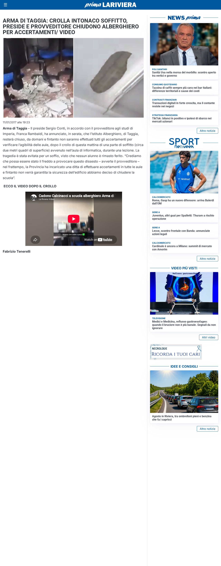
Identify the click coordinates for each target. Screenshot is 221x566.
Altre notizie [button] (207, 130)
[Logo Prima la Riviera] (110, 5)
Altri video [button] (208, 337)
